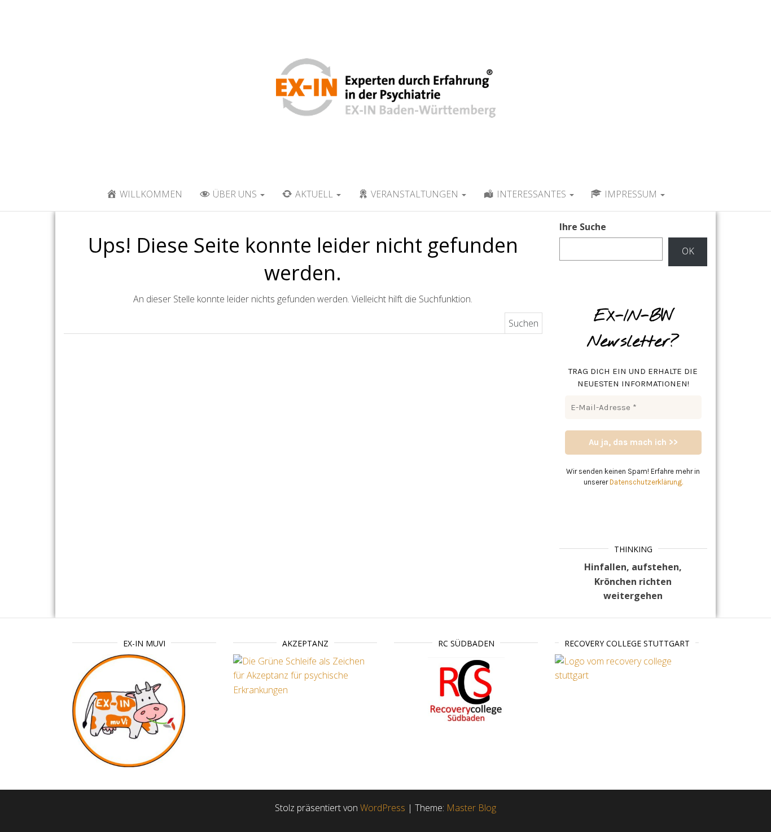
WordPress (382, 808)
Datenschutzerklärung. (646, 482)
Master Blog (471, 808)
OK (688, 251)
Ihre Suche (582, 227)
